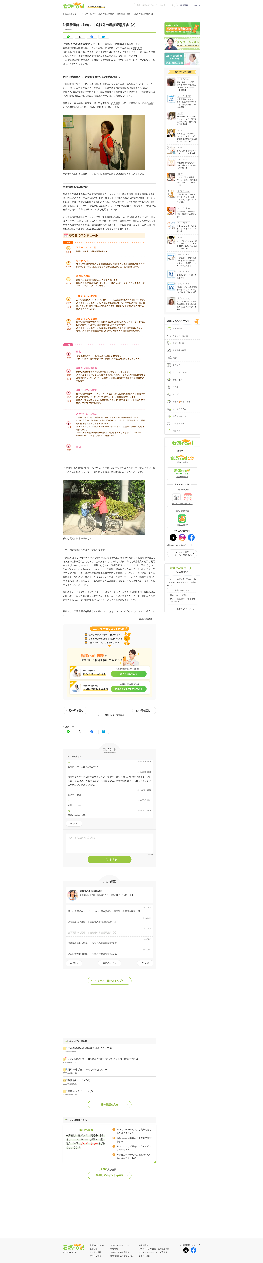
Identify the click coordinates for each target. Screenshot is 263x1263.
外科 (150, 103)
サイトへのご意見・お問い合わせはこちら (182, 553)
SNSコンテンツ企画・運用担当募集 (154, 1249)
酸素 (135, 561)
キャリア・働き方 (88, 14)
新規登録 (184, 5)
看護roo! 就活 (182, 462)
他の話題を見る (109, 1104)
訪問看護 (137, 48)
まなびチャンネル (180, 372)
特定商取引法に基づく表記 (121, 1256)
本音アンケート (179, 416)
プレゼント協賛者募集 (119, 1252)
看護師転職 (177, 328)
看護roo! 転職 (182, 477)
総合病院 (115, 103)
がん (139, 221)
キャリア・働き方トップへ (109, 980)
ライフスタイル (179, 409)
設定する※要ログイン (186, 609)
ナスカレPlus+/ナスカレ (182, 504)
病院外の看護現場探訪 (106, 14)
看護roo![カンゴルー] (70, 14)
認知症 (123, 221)
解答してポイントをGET (109, 1175)
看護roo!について (97, 1245)
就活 (175, 358)
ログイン (196, 5)
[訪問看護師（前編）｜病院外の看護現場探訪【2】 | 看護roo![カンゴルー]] (103, 37)
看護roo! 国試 (182, 525)
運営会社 (93, 1249)
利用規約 (114, 1249)
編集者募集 (143, 1245)
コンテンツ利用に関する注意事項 (109, 715)
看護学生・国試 (179, 350)
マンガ (175, 394)
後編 (65, 611)
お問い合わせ (95, 1256)
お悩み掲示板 (178, 423)
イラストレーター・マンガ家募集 (153, 1252)
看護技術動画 (178, 343)
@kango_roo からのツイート (179, 545)
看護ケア (176, 365)
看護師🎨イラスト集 (181, 402)
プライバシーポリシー (119, 1245)
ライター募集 (144, 1256)
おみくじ (176, 387)
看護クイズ (177, 380)
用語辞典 (176, 431)
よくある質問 (95, 1252)
